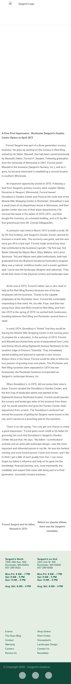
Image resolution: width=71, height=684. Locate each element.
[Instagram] (35, 675)
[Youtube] (48, 675)
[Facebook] (22, 675)
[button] (6, 513)
